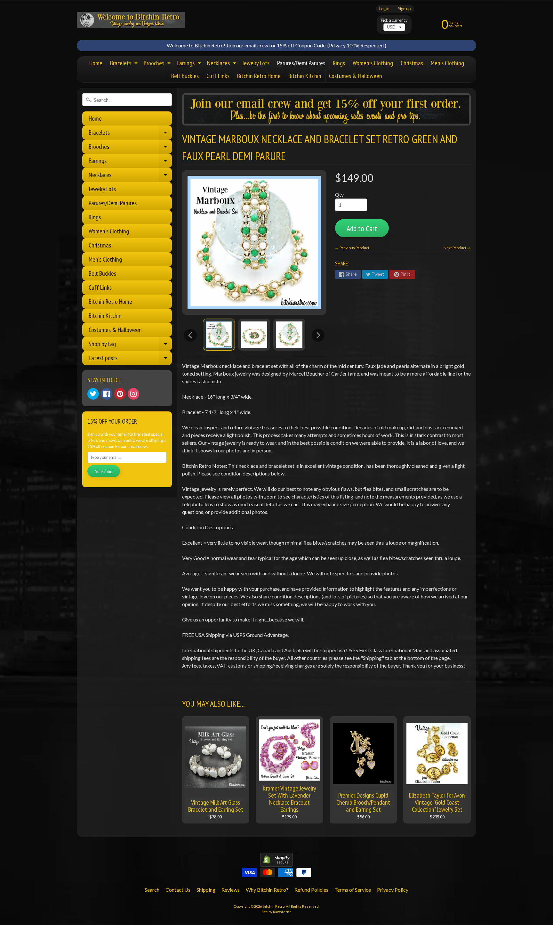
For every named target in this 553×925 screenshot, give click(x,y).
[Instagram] (133, 394)
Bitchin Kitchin (304, 76)
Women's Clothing (373, 63)
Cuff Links (217, 76)
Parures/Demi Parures (301, 63)
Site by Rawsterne (276, 912)
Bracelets (124, 64)
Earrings (190, 64)
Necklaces (222, 64)
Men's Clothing (447, 63)
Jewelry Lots (255, 63)
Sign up (404, 9)
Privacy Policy (392, 890)
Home (95, 63)
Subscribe (103, 471)
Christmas (412, 63)
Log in (384, 9)
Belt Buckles (185, 76)
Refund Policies (311, 890)
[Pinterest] (120, 394)
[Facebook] (106, 394)
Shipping (205, 890)
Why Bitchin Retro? (267, 890)
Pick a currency (394, 20)
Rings (339, 63)
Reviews (230, 890)
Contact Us (177, 890)
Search (152, 890)
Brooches (158, 64)
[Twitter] (93, 394)
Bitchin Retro (273, 906)
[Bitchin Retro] (131, 20)
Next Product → (457, 247)
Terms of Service (352, 890)
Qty (339, 194)
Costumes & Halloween (355, 76)
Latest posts (130, 359)
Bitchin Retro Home (259, 76)
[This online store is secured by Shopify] (276, 863)
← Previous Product (352, 247)
